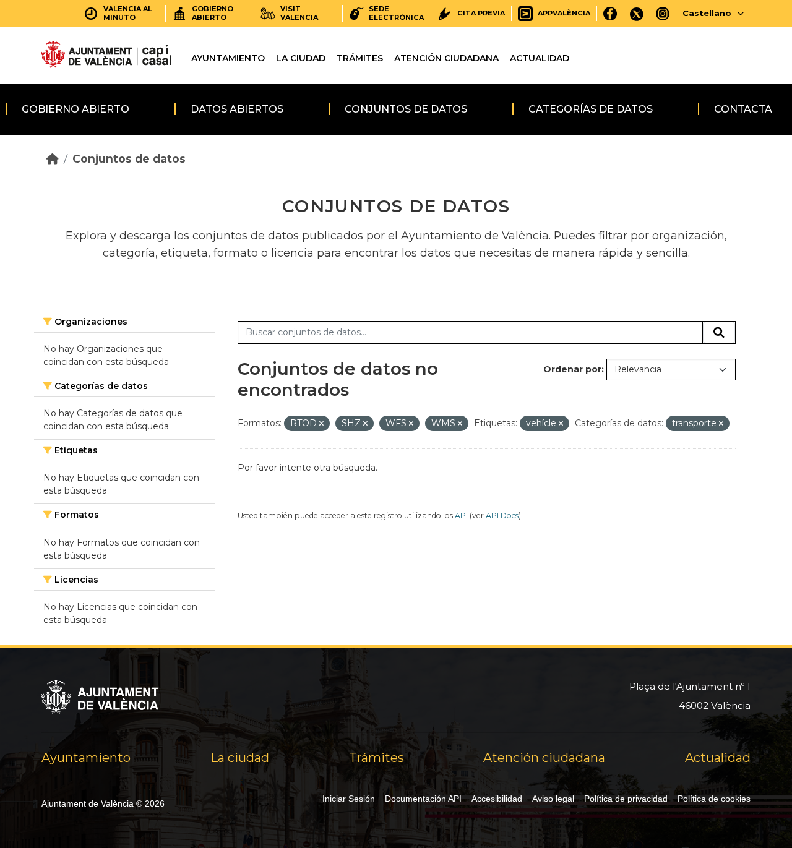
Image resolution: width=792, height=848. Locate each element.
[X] (637, 13)
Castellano (706, 13)
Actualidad (539, 58)
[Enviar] (719, 333)
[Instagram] (663, 13)
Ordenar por (572, 369)
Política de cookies (714, 798)
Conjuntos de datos (406, 109)
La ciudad (300, 58)
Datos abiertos (237, 109)
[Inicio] (52, 158)
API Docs (502, 515)
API (461, 515)
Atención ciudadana (446, 58)
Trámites (360, 58)
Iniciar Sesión (348, 798)
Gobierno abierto (75, 109)
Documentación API (423, 798)
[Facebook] (610, 13)
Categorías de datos (590, 109)
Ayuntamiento (228, 58)
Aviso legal (553, 798)
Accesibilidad (496, 798)
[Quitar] (321, 423)
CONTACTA (743, 109)
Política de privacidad (626, 798)
